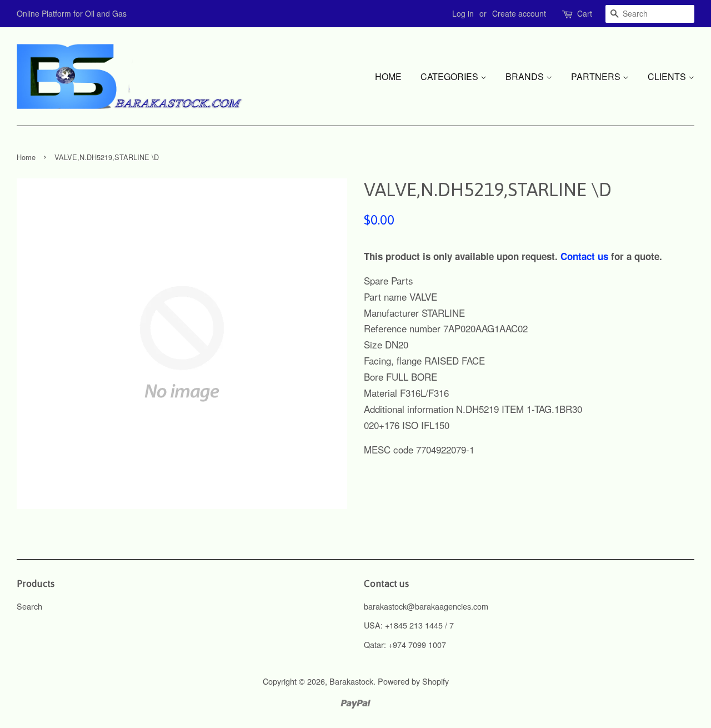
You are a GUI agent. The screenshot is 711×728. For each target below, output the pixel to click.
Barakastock (351, 681)
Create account (519, 13)
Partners (597, 76)
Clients (668, 76)
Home (388, 76)
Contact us (584, 256)
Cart (584, 13)
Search (29, 606)
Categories (450, 76)
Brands (525, 76)
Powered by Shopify (413, 681)
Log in (463, 13)
